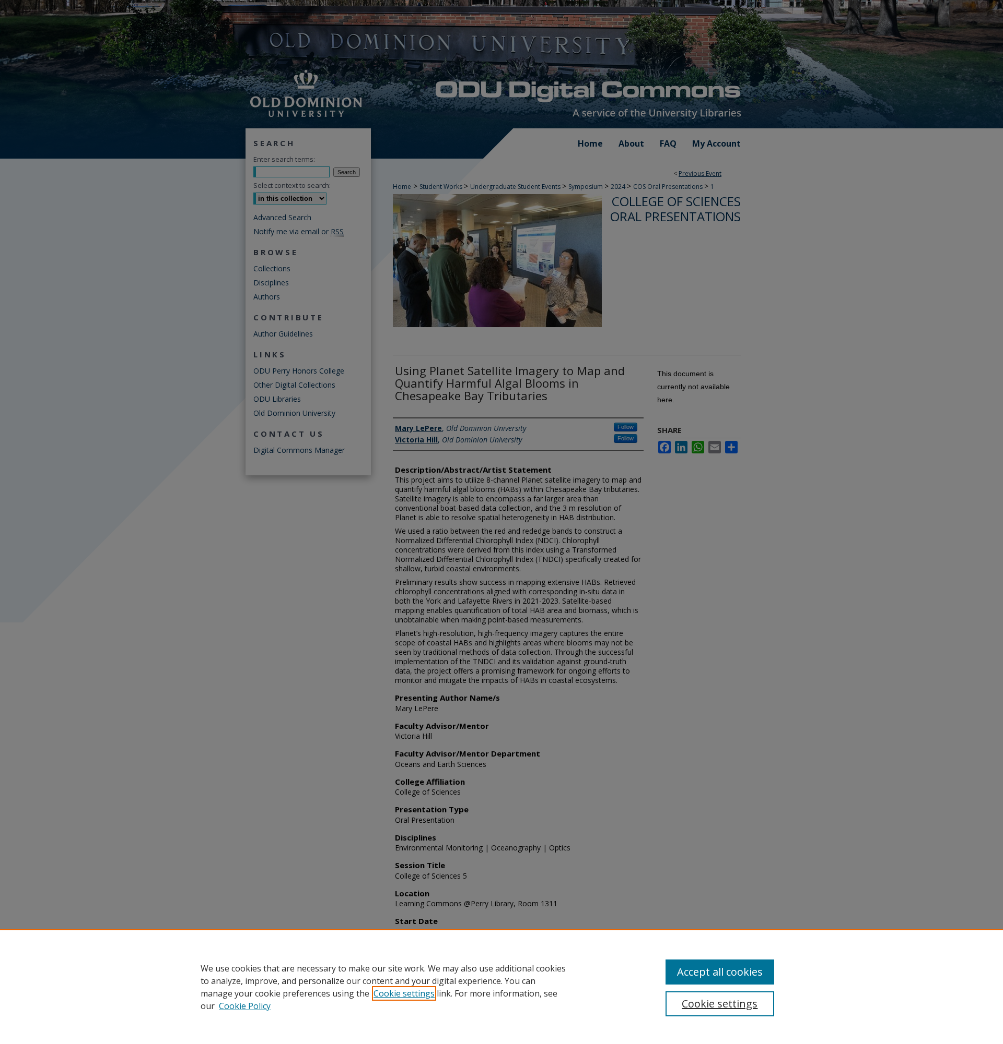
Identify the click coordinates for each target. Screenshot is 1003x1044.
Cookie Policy (245, 1006)
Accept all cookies (720, 972)
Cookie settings (404, 993)
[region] (501, 986)
